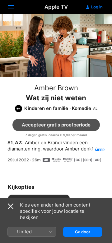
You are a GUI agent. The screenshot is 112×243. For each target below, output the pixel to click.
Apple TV (56, 7)
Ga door (82, 231)
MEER (100, 150)
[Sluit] (10, 206)
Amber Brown (56, 88)
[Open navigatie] (14, 7)
